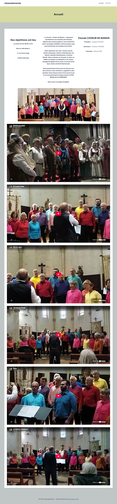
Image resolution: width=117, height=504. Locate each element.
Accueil (101, 3)
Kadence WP (74, 499)
